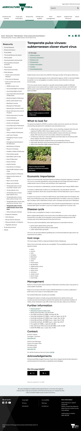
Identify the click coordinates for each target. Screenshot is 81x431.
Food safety (7, 52)
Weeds (6, 230)
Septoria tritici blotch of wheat (14, 177)
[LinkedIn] (79, 36)
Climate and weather (39, 17)
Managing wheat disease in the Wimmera (15, 143)
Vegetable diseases (11, 225)
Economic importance (37, 57)
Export (59, 17)
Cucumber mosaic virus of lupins (15, 129)
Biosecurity (29, 17)
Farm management (51, 17)
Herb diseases (9, 217)
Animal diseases (9, 47)
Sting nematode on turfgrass (14, 222)
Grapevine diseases (11, 214)
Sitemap (44, 403)
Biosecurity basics (9, 50)
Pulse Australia (35, 309)
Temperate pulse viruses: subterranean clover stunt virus (15, 207)
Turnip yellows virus (13, 190)
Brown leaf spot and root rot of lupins (15, 112)
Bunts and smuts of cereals (15, 115)
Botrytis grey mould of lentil (15, 108)
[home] (17, 7)
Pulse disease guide (12, 154)
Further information (36, 64)
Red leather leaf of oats (14, 156)
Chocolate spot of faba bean (15, 125)
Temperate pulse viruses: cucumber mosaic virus (14, 186)
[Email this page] (69, 36)
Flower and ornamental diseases (12, 75)
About (77, 17)
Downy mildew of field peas (15, 132)
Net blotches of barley (13, 146)
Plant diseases (18, 36)
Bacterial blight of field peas (15, 98)
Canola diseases (12, 118)
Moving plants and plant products (11, 63)
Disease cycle (34, 60)
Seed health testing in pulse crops (15, 170)
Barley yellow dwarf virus (14, 101)
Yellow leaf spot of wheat (14, 212)
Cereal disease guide (13, 120)
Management (34, 62)
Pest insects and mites (11, 70)
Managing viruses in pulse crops (14, 138)
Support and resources (68, 17)
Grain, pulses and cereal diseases (34, 36)
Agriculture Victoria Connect (71, 4)
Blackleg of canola (12, 103)
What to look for (35, 55)
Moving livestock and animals (13, 60)
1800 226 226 (65, 415)
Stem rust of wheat (12, 181)
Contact (32, 67)
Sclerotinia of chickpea (14, 167)
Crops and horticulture (19, 17)
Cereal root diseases (13, 123)
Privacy (24, 403)
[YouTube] (9, 403)
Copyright (25, 400)
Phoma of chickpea (12, 149)
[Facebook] (76, 36)
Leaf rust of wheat (12, 135)
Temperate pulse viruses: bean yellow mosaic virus (14, 198)
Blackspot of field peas (13, 106)
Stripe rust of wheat (13, 183)
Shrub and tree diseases (12, 220)
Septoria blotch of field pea (15, 174)
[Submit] (78, 8)
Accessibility (45, 400)
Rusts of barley (11, 162)
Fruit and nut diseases (12, 79)
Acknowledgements (36, 69)
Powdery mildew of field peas (15, 151)
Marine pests (8, 58)
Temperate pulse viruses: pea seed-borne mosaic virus (15, 202)
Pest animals (8, 67)
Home (3, 36)
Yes (33, 373)
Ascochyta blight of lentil (14, 91)
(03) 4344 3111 (31, 338)
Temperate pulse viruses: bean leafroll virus (14, 193)
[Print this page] (73, 36)
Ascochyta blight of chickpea (15, 89)
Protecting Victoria (10, 227)
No (45, 373)
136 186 (52, 352)
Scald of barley (11, 164)
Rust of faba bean (12, 159)
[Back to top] (75, 391)
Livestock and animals (6, 17)
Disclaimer (25, 406)
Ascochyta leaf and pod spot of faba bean (15, 94)
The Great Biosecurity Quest (13, 55)
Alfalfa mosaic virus (13, 86)
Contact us (45, 406)
